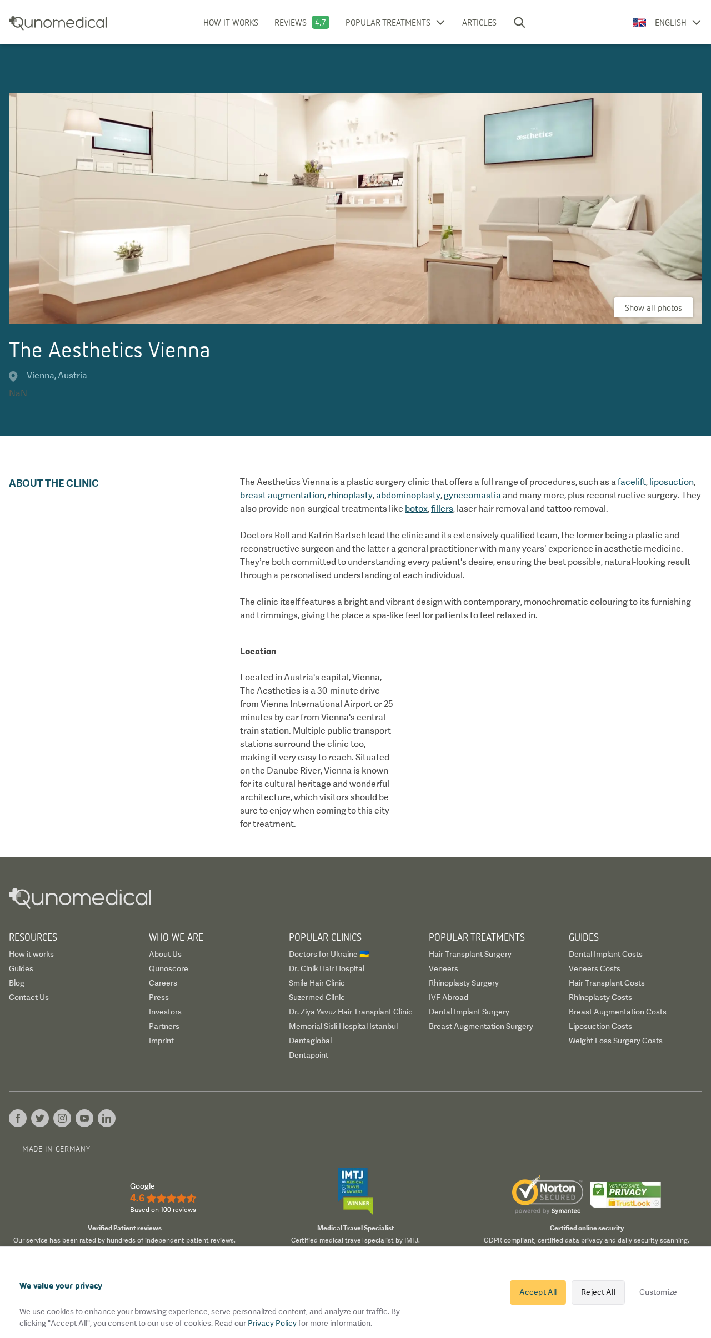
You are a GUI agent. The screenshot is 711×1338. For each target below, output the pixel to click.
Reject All (598, 1291)
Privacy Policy (272, 1323)
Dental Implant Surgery (469, 1011)
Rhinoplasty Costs (600, 997)
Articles (479, 22)
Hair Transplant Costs (607, 982)
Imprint (161, 1040)
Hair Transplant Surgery (470, 954)
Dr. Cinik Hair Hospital (326, 968)
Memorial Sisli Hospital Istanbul (343, 1026)
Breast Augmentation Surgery (481, 1026)
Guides (21, 968)
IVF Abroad (448, 997)
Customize (658, 1291)
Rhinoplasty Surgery (464, 982)
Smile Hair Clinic (317, 982)
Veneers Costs (594, 968)
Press (159, 997)
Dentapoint (308, 1055)
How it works (230, 22)
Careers (163, 982)
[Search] (519, 22)
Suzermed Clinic (317, 997)
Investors (165, 1011)
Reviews (290, 22)
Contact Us (29, 997)
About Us (165, 954)
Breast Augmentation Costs (618, 1011)
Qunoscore (168, 968)
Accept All (538, 1291)
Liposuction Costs (600, 1026)
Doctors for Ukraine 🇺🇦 (329, 954)
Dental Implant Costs (606, 954)
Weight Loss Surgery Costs (616, 1040)
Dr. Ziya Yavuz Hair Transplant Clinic (351, 1011)
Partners (164, 1026)
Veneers (443, 968)
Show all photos (653, 307)
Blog (16, 982)
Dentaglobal (310, 1040)
